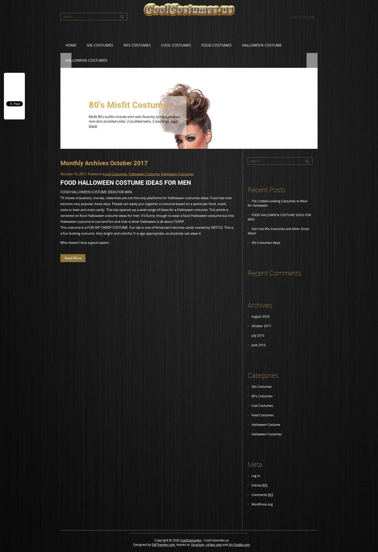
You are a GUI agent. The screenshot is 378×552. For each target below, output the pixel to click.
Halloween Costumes (266, 434)
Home (71, 45)
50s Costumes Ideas (265, 243)
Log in (255, 476)
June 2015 (258, 345)
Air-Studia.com (239, 544)
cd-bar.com (214, 544)
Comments (262, 495)
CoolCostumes (191, 540)
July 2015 (257, 335)
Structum (197, 544)
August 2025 (260, 316)
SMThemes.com (163, 544)
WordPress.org (262, 504)
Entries (259, 485)
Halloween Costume (262, 45)
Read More (160, 133)
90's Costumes (137, 45)
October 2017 (261, 326)
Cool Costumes (303, 16)
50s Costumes (100, 45)
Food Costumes (216, 45)
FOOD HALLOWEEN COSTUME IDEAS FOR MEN (125, 182)
